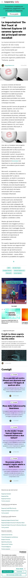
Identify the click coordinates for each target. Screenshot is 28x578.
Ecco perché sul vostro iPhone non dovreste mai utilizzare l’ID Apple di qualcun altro (14, 381)
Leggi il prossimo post (8, 330)
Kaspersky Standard (6, 493)
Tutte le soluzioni (5, 501)
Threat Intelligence (6, 546)
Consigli (14, 374)
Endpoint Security (5, 539)
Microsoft (8, 273)
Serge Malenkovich (9, 65)
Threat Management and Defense (9, 537)
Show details (19, 568)
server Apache (17, 273)
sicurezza (15, 161)
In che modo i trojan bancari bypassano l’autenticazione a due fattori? (14, 434)
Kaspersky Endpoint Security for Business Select (12, 522)
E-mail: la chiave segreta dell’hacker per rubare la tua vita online (13, 336)
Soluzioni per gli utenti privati (9, 490)
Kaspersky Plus (4, 496)
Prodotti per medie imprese (8, 516)
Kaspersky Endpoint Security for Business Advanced (13, 525)
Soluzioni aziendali (6, 531)
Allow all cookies (7, 571)
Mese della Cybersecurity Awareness (14, 407)
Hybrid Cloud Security (6, 542)
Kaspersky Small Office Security (8, 508)
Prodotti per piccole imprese (9, 504)
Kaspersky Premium (6, 498)
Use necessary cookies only (14, 574)
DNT (4, 17)
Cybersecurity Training (6, 544)
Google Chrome (7, 270)
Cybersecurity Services (6, 534)
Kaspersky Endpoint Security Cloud (9, 510)
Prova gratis (14, 14)
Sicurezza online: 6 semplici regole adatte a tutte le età (14, 464)
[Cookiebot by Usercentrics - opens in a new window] (19, 552)
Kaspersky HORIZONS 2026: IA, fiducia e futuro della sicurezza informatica (10, 322)
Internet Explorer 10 (19, 270)
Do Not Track (16, 268)
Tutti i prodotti (5, 513)
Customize (19, 571)
